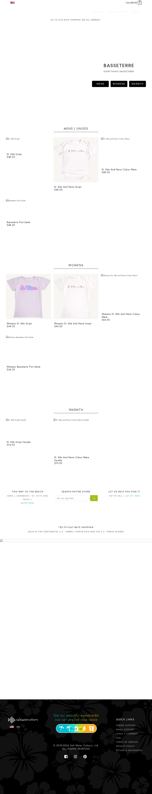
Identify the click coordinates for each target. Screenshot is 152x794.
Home (10, 496)
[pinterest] (85, 756)
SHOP (19, 2)
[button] (103, 11)
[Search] (94, 498)
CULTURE (31, 2)
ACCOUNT (56, 2)
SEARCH (43, 2)
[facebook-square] (66, 756)
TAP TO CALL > (124, 496)
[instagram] (76, 756)
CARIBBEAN (23, 496)
